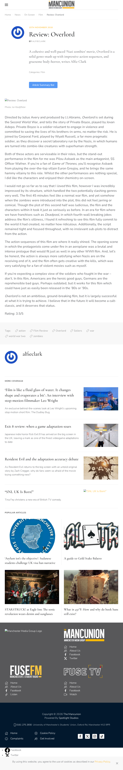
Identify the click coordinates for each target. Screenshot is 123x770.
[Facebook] (8, 750)
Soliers (78, 331)
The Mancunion (72, 714)
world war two (17, 336)
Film (43, 72)
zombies (38, 336)
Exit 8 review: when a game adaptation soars (38, 426)
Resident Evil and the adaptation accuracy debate (41, 459)
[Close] (117, 763)
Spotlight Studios (68, 718)
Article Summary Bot (43, 85)
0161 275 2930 (24, 724)
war (92, 331)
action (22, 331)
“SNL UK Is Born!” (19, 492)
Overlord (61, 331)
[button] (6, 5)
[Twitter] (8, 755)
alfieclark (39, 41)
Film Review (40, 331)
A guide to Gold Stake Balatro (83, 558)
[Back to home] (61, 5)
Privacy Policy (102, 761)
